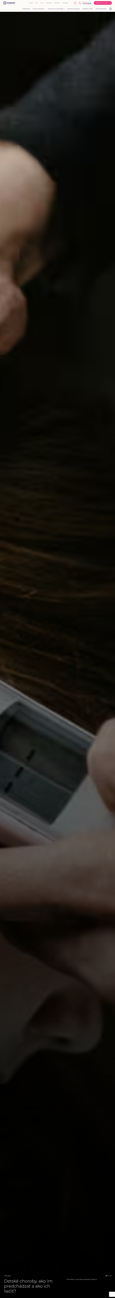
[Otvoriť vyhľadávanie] (75, 3)
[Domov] (9, 3)
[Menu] (110, 9)
